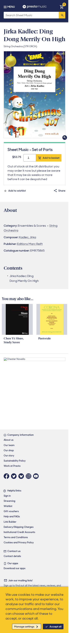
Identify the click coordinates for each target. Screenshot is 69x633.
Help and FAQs (12, 516)
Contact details (12, 556)
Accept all (55, 626)
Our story (9, 455)
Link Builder (10, 521)
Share (61, 190)
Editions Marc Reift (30, 244)
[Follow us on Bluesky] (22, 476)
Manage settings (24, 626)
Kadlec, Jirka (27, 237)
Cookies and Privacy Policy (19, 542)
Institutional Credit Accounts (19, 532)
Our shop (9, 450)
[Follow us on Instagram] (29, 476)
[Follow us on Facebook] (7, 476)
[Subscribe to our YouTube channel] (36, 476)
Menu (11, 7)
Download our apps (14, 568)
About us (8, 439)
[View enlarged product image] (34, 94)
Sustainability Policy (15, 460)
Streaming (9, 501)
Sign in (7, 495)
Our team (9, 445)
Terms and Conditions (16, 537)
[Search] (62, 15)
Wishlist (8, 506)
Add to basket (51, 157)
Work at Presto (12, 465)
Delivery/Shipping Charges (18, 527)
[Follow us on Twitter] (14, 476)
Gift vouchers (11, 511)
